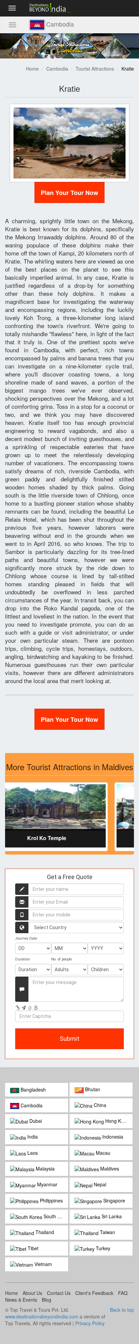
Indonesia (112, 1136)
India (32, 1136)
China (99, 1105)
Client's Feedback (94, 1293)
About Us (32, 1293)
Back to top (122, 1309)
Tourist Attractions (95, 68)
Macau (102, 1152)
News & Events (21, 1299)
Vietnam (42, 1264)
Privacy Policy (90, 1323)
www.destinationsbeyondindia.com (41, 1316)
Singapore (113, 1200)
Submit (69, 1038)
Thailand (44, 1232)
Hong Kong (116, 1120)
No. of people (61, 959)
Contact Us (59, 1293)
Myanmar (46, 1184)
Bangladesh (32, 1089)
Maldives (109, 1168)
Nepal (99, 1184)
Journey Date (26, 938)
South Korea (55, 1216)
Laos (32, 1152)
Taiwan (107, 1232)
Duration (22, 959)
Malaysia (44, 1168)
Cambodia (57, 68)
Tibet (32, 1248)
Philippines (50, 1200)
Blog (46, 1299)
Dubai (35, 1120)
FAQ (123, 1293)
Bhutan (92, 1089)
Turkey (102, 1248)
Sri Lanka (111, 1216)
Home (32, 68)
